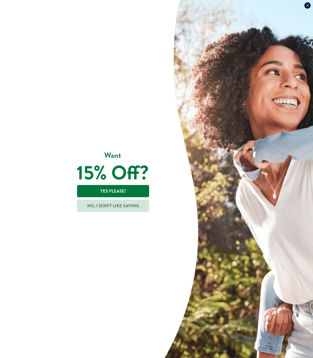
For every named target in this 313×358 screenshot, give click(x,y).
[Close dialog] (307, 5)
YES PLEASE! (113, 191)
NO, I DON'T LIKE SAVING (113, 205)
